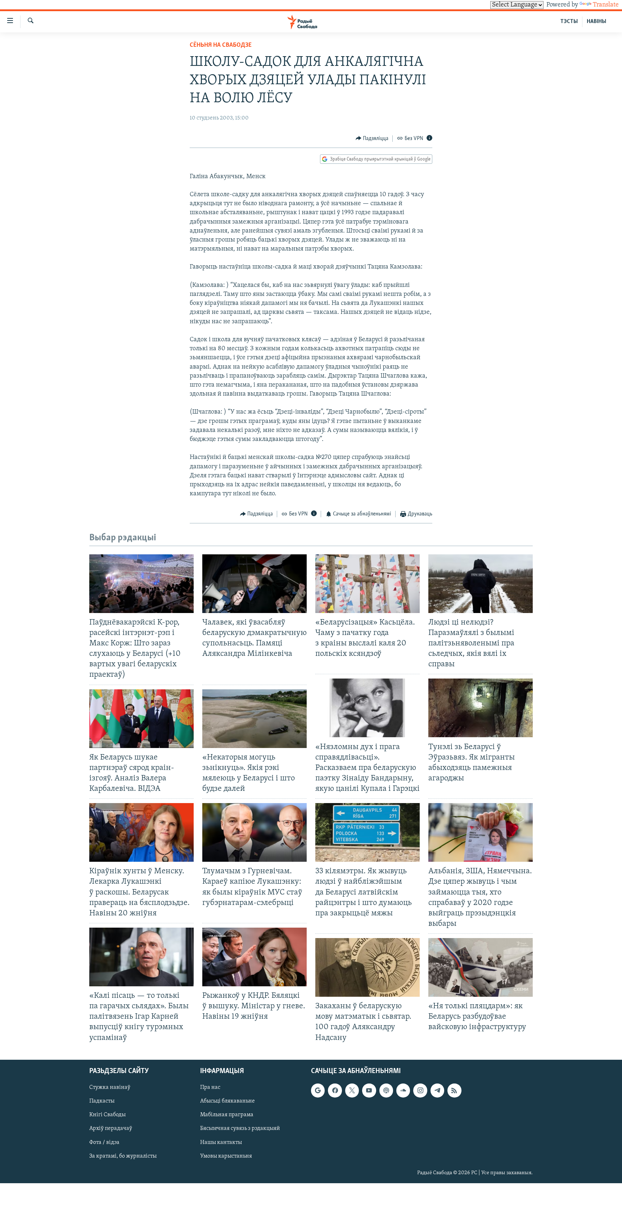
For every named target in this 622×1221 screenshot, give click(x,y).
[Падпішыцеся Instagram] (420, 1090)
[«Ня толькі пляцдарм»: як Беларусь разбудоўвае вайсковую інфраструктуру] (480, 967)
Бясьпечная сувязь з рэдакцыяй (240, 1128)
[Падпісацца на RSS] (454, 1090)
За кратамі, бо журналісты (123, 1156)
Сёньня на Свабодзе (221, 45)
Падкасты (101, 1101)
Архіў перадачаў (110, 1128)
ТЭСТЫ (569, 21)
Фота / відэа (104, 1142)
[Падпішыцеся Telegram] (437, 1090)
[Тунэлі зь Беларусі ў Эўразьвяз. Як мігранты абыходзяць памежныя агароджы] (480, 708)
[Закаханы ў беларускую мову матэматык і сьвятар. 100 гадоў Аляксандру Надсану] (367, 967)
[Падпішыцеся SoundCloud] (403, 1090)
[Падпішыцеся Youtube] (369, 1090)
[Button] (372, 138)
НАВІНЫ (596, 21)
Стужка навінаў (109, 1087)
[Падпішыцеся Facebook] (335, 1090)
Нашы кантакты (221, 1142)
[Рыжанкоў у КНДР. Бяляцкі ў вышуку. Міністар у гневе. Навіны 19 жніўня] (254, 957)
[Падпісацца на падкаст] (386, 1090)
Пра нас (210, 1087)
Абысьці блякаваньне (227, 1101)
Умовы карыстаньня (226, 1156)
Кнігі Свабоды (107, 1115)
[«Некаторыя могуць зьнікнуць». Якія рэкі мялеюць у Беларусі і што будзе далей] (254, 718)
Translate (606, 5)
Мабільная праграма (226, 1115)
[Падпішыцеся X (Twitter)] (352, 1090)
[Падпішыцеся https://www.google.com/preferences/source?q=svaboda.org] (318, 1090)
